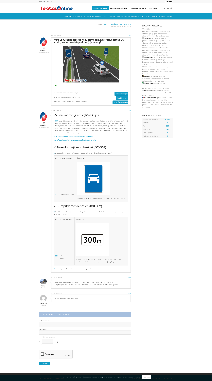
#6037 (129, 293)
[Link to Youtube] (167, 8)
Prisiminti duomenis (48, 337)
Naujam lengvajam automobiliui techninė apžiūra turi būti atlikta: (155, 78)
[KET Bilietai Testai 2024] (56, 8)
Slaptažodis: (43, 329)
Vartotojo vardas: (44, 321)
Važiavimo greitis (108, 24)
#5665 (129, 36)
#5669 (129, 110)
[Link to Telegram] (171, 8)
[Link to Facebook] (164, 8)
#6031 (129, 277)
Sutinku (147, 377)
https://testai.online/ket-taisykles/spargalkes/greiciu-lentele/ (75, 140)
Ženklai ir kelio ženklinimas (122, 24)
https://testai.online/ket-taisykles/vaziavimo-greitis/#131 (73, 136)
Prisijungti (169, 1)
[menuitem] (168, 1)
